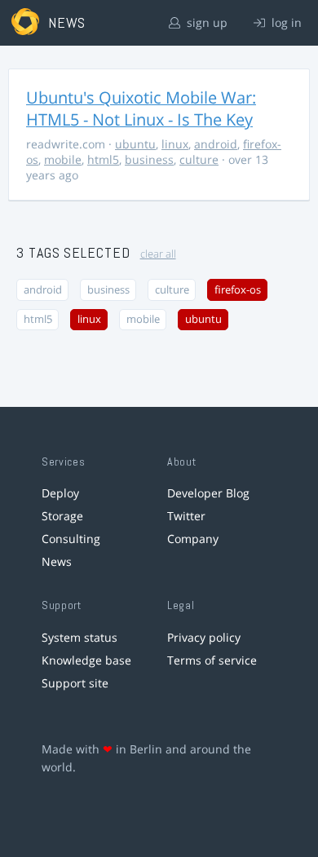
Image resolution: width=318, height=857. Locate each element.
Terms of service (212, 660)
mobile (63, 159)
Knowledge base (86, 660)
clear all (158, 254)
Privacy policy (204, 637)
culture (199, 159)
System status (79, 637)
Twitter (186, 515)
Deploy (60, 493)
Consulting (71, 538)
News (57, 561)
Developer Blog (208, 493)
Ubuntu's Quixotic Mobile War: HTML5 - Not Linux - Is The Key (141, 108)
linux (174, 144)
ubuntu (135, 144)
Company (193, 538)
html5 (103, 159)
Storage (62, 515)
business (149, 159)
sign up (205, 22)
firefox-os (237, 290)
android (215, 144)
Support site (75, 683)
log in (285, 22)
